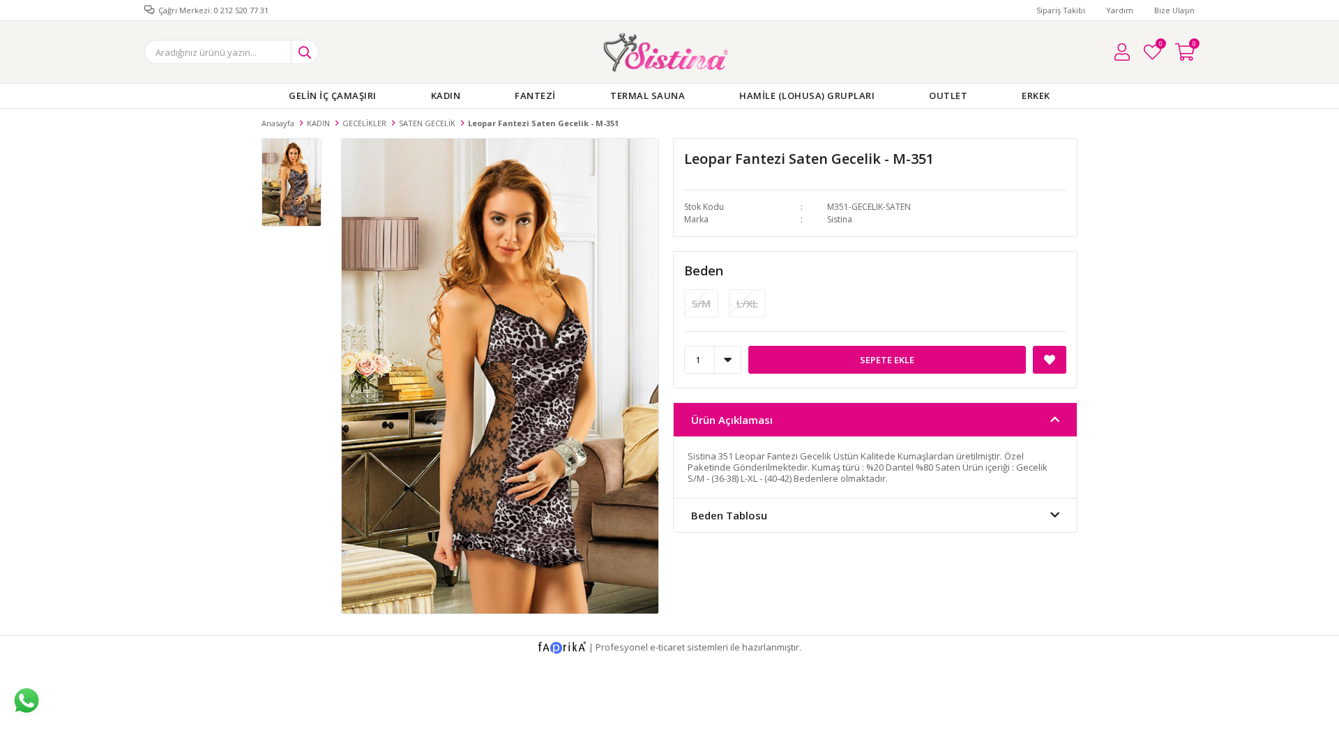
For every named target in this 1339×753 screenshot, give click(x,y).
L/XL (747, 303)
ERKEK (1036, 95)
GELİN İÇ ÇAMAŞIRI (333, 95)
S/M (701, 303)
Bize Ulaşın (1174, 10)
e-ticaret (667, 647)
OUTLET (948, 95)
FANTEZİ (535, 95)
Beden (703, 270)
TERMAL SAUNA (647, 95)
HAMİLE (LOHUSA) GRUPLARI (807, 95)
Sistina (839, 219)
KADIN (446, 95)
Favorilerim (1160, 45)
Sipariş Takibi (1060, 10)
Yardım (1119, 10)
